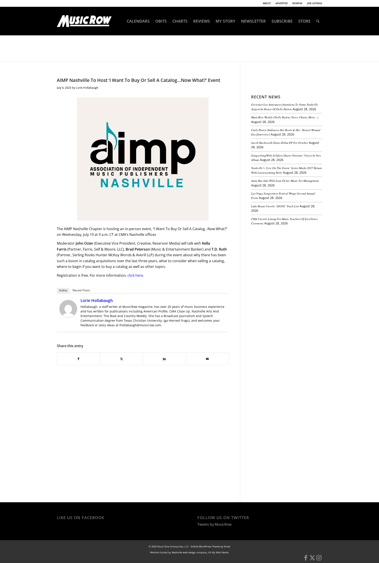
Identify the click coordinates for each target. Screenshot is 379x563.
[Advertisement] (284, 258)
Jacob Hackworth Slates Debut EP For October (279, 143)
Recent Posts (81, 290)
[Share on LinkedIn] (164, 359)
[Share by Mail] (207, 359)
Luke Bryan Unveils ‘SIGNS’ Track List (275, 206)
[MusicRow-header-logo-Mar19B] (84, 21)
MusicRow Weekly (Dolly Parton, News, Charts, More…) (284, 117)
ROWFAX (297, 3)
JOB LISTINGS (314, 3)
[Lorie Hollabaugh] (68, 316)
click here (135, 275)
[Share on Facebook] (78, 359)
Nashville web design (184, 552)
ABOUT (267, 3)
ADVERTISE (281, 3)
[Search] (317, 21)
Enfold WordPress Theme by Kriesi (210, 546)
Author (63, 290)
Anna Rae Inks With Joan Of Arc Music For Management (285, 181)
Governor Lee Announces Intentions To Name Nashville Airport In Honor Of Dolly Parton (284, 106)
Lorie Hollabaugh (87, 88)
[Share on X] (121, 359)
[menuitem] (267, 3)
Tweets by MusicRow (214, 524)
